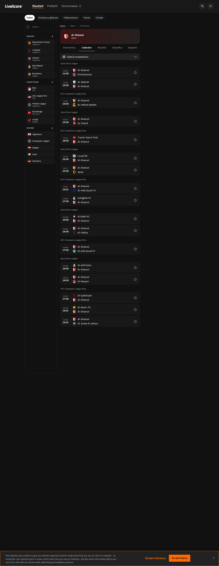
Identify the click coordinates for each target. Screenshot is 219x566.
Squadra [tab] (132, 47)
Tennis (86, 17)
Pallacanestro (71, 17)
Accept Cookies (179, 558)
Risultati (37, 6)
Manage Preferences (155, 558)
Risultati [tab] (102, 47)
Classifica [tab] (117, 47)
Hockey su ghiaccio (48, 17)
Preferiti (52, 6)
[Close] (213, 558)
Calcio (30, 17)
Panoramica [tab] (69, 47)
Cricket (99, 17)
